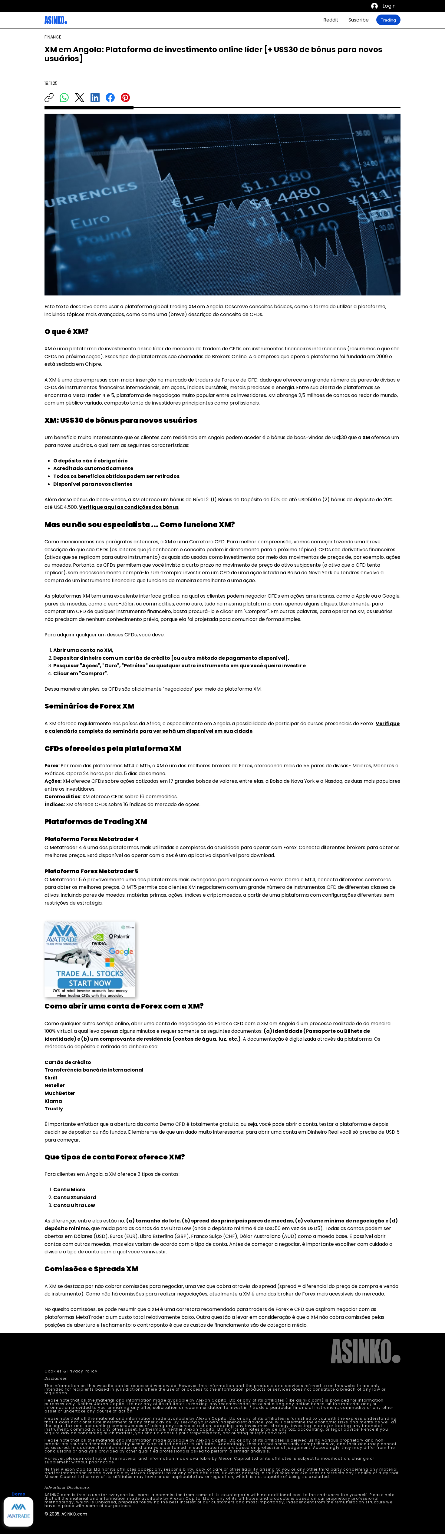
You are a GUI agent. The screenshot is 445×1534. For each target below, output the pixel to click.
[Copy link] (49, 97)
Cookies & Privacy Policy (70, 1371)
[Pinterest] (125, 97)
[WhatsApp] (64, 97)
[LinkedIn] (95, 97)
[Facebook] (110, 97)
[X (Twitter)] (79, 97)
